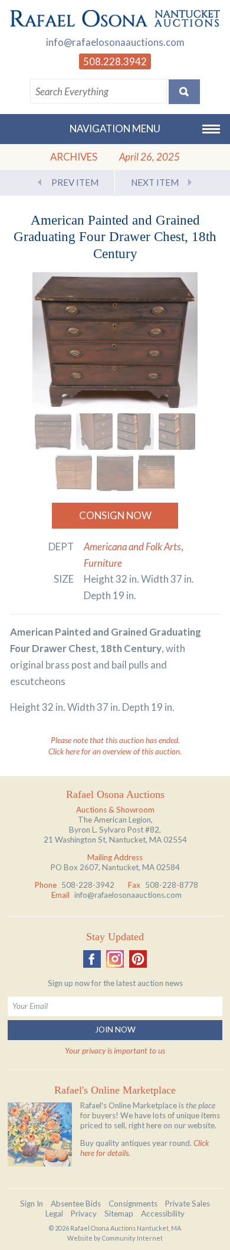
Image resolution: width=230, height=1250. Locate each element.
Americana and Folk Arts (132, 546)
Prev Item (74, 182)
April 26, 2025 (149, 157)
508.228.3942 (115, 61)
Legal (54, 1213)
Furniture (103, 563)
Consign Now (115, 515)
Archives (73, 157)
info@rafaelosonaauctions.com (115, 42)
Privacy (84, 1213)
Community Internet (132, 1238)
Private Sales (187, 1203)
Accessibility (163, 1213)
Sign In (31, 1203)
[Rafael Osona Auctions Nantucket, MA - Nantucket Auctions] (115, 18)
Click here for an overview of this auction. (115, 751)
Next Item (155, 182)
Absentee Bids (76, 1203)
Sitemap (118, 1213)
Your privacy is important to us (115, 1050)
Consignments (133, 1203)
